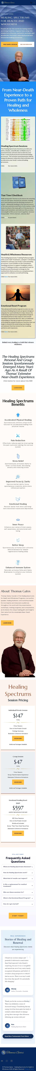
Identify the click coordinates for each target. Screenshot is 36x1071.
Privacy (27, 1069)
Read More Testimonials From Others (18, 1036)
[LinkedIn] (11, 1061)
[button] (34, 2)
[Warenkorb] (31, 3)
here (6, 166)
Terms (32, 1069)
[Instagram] (6, 1061)
